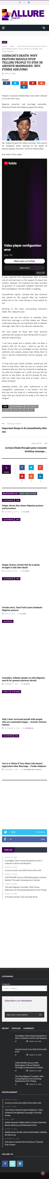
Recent (5, 1028)
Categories (6, 984)
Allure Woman (8, 736)
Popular (16, 1028)
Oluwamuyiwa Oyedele (33, 769)
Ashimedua (29, 728)
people (24, 410)
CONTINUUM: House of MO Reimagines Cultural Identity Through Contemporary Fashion (29, 1065)
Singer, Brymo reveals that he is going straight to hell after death (20, 566)
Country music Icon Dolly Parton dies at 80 (31, 1050)
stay (31, 410)
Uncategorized (8, 621)
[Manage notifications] (43, 1173)
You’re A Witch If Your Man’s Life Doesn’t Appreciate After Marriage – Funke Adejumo (24, 764)
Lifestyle (6, 691)
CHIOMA (20, 1041)
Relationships (16, 691)
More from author (28, 493)
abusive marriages (16, 406)
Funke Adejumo (31, 406)
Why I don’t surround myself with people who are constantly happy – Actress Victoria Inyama (24, 722)
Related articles (10, 493)
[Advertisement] (24, 806)
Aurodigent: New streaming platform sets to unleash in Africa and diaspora (31, 1036)
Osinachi (7, 410)
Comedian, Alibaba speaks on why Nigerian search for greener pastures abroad (23, 679)
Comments (28, 1028)
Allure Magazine (8, 500)
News (4, 42)
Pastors (15, 410)
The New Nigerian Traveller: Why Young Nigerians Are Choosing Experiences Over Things (29, 1078)
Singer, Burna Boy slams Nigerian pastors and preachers (22, 507)
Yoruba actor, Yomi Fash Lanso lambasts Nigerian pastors (22, 608)
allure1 (26, 512)
